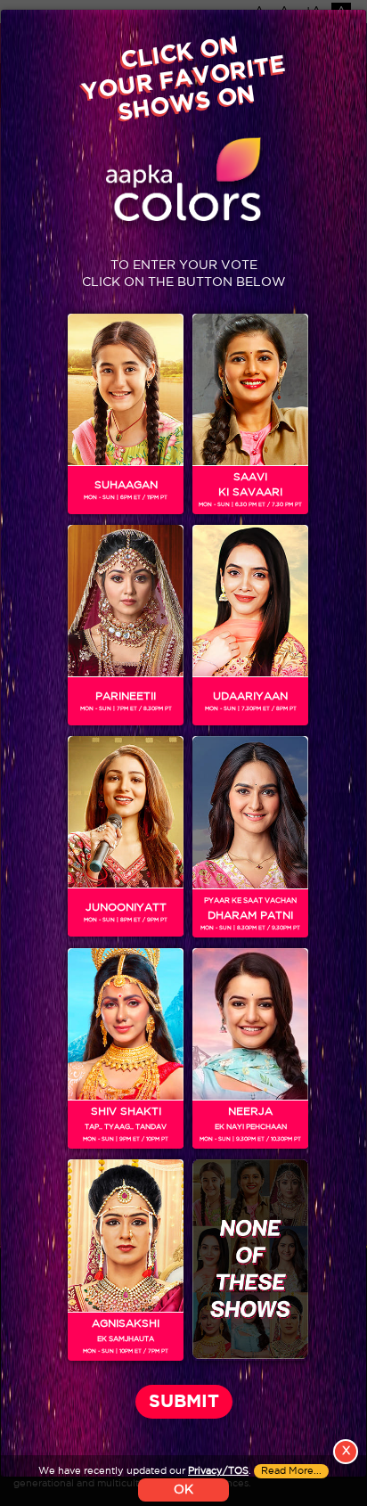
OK (183, 1490)
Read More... (291, 1471)
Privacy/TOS (218, 1471)
